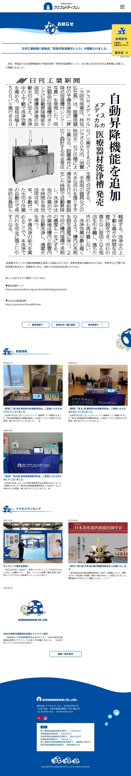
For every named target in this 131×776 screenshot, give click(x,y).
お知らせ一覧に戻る (65, 325)
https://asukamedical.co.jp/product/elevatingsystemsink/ (36, 289)
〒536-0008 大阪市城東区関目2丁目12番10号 (58, 708)
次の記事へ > (95, 325)
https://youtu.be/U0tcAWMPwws (23, 304)
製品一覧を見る (65, 654)
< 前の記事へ (35, 325)
